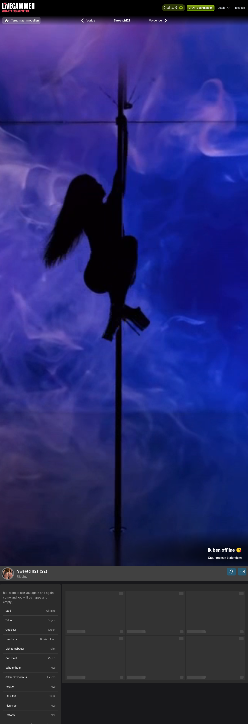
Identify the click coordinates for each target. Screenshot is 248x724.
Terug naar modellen (25, 20)
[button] (223, 7)
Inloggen (239, 7)
